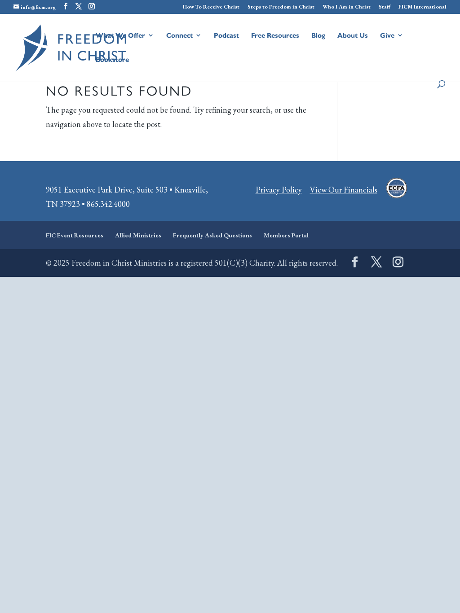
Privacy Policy (279, 189)
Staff (384, 7)
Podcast (226, 35)
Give (387, 35)
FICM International (422, 7)
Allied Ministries (138, 235)
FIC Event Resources (74, 235)
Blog (318, 35)
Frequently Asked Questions (212, 235)
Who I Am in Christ (347, 7)
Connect (179, 35)
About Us (352, 35)
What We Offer (120, 35)
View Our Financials (343, 189)
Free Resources (275, 35)
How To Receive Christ (211, 7)
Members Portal (286, 235)
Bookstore (112, 60)
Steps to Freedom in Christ (281, 7)
